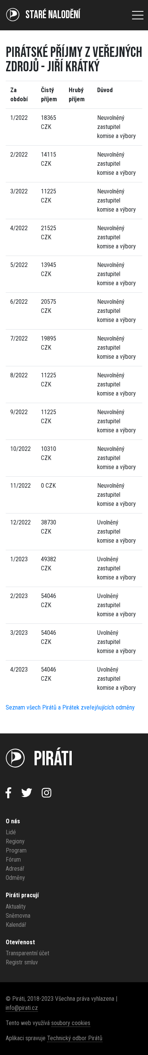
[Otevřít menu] (138, 15)
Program (16, 850)
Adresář (15, 868)
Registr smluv (22, 962)
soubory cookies (70, 1023)
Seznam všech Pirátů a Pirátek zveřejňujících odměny (70, 707)
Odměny (15, 877)
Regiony (15, 841)
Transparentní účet (27, 953)
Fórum (13, 859)
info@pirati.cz (22, 1007)
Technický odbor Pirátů (74, 1038)
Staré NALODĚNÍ (52, 15)
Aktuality (16, 906)
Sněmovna (18, 915)
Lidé (11, 832)
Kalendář (16, 924)
